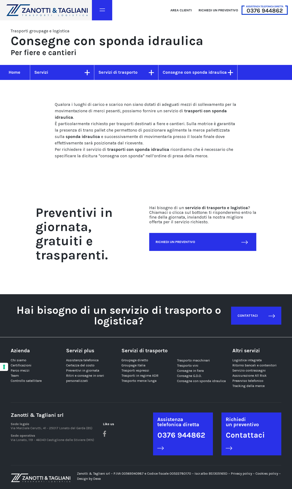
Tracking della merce (248, 386)
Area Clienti (181, 10)
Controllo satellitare (26, 381)
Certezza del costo (80, 365)
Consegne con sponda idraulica (201, 381)
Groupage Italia (133, 365)
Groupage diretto (134, 360)
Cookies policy (267, 473)
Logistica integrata (247, 360)
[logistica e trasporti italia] (47, 10)
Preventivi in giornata (82, 370)
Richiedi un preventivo (218, 10)
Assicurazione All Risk (249, 376)
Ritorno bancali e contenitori (254, 365)
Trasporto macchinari (193, 360)
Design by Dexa (89, 479)
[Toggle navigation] (102, 10)
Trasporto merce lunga (138, 381)
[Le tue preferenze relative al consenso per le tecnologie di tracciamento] (4, 367)
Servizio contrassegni (249, 370)
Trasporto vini (187, 365)
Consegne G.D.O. (189, 376)
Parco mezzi (20, 370)
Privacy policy (241, 473)
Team (15, 376)
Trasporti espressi (135, 370)
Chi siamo (18, 360)
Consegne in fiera (190, 371)
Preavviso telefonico (247, 381)
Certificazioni (21, 365)
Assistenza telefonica (82, 360)
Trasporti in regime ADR (139, 376)
